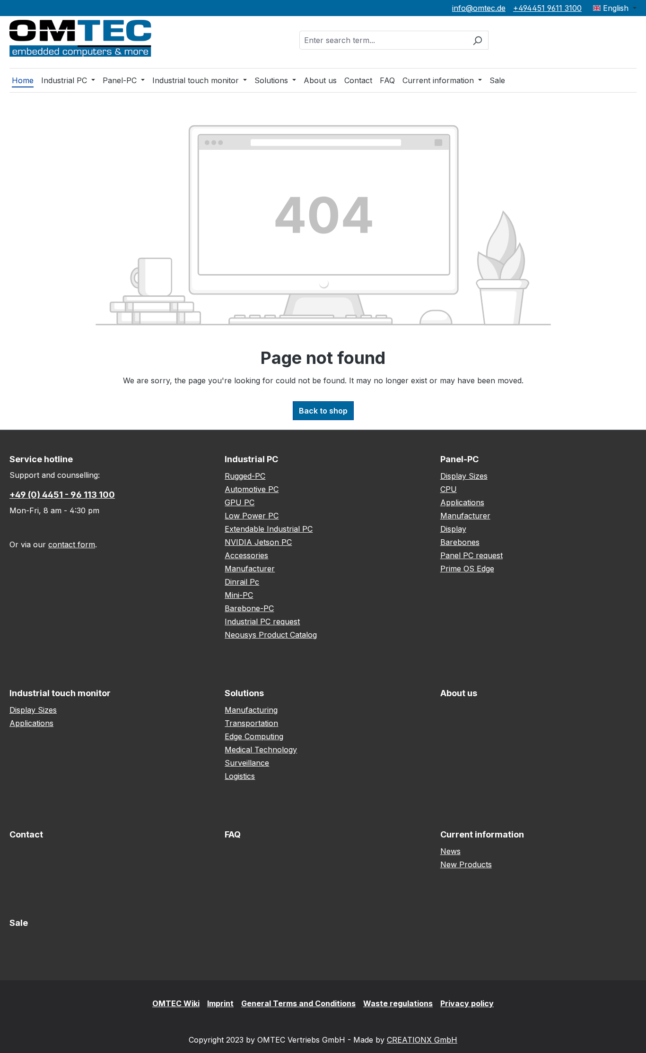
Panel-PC (459, 459)
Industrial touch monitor (60, 693)
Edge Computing (254, 736)
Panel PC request (471, 555)
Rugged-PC (245, 476)
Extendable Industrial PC (269, 529)
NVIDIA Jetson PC (258, 542)
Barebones (460, 542)
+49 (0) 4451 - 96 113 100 (62, 495)
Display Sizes (464, 476)
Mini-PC (239, 595)
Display (453, 529)
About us (458, 693)
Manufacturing (251, 710)
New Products (466, 864)
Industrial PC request (262, 621)
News (450, 851)
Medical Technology (261, 749)
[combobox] (383, 40)
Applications (462, 502)
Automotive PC (252, 489)
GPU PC (239, 502)
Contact (26, 834)
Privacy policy (467, 1003)
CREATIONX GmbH (422, 1039)
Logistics (240, 776)
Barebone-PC (249, 608)
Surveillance (247, 763)
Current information (482, 834)
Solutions (244, 693)
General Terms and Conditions (298, 1003)
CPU (448, 489)
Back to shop (323, 410)
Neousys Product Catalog (271, 634)
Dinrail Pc (242, 582)
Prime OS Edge (467, 568)
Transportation (251, 723)
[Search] (477, 40)
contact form (71, 544)
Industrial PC (251, 459)
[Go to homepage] (80, 38)
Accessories (246, 555)
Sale (18, 923)
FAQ (233, 834)
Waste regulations (398, 1003)
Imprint (220, 1003)
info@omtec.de (479, 8)
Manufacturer (250, 568)
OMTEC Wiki (176, 1003)
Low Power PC (252, 515)
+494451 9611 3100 (547, 8)
